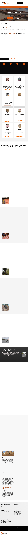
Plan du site (20, 527)
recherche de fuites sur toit (12, 33)
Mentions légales (16, 527)
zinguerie (7, 27)
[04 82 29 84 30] (2, 533)
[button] (14, 3)
